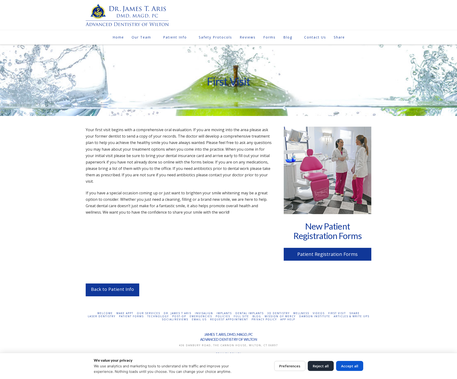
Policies (223, 316)
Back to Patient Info (112, 289)
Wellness (301, 313)
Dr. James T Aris (177, 313)
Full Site (241, 316)
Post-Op (179, 316)
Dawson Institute (314, 316)
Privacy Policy (264, 319)
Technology (158, 316)
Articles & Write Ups (351, 316)
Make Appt (124, 313)
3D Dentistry (278, 313)
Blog (257, 316)
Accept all (349, 366)
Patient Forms (131, 316)
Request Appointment (229, 319)
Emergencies (201, 316)
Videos (319, 313)
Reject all (321, 366)
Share (354, 313)
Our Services (148, 313)
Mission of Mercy (280, 316)
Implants (224, 313)
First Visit (337, 313)
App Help (287, 319)
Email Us (199, 319)
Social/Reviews (175, 319)
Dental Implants (249, 313)
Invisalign (204, 313)
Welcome (105, 313)
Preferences (289, 366)
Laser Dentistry (101, 316)
